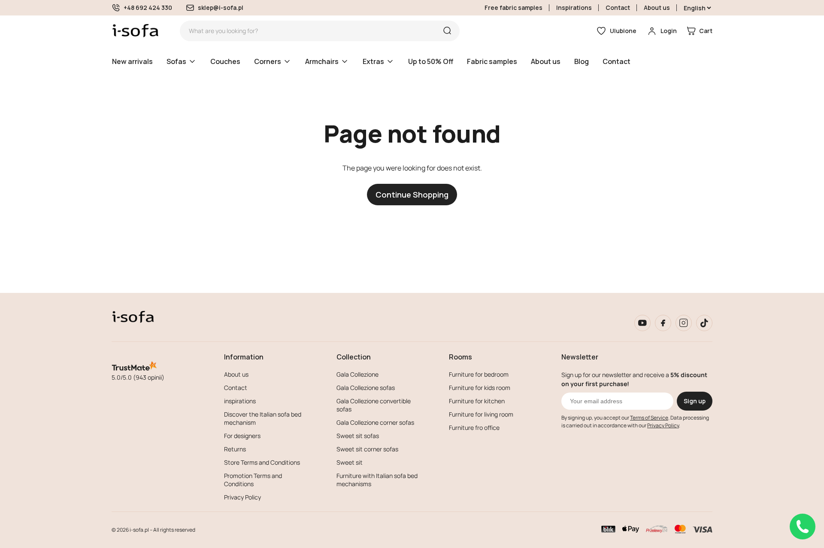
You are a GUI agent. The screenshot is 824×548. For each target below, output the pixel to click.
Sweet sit (349, 462)
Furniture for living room (481, 414)
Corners (267, 61)
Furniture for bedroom (479, 374)
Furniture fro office (474, 427)
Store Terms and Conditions (262, 462)
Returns (235, 449)
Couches (225, 61)
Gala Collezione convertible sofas (373, 405)
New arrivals (132, 61)
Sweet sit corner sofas (367, 449)
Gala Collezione (357, 374)
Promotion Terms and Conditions (253, 480)
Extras (373, 61)
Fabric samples (492, 61)
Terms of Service (649, 417)
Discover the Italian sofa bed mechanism (262, 418)
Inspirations (574, 7)
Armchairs (322, 61)
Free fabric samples (513, 7)
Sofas (176, 61)
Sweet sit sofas (357, 436)
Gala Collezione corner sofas (375, 422)
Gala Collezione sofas (365, 388)
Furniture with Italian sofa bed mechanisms (377, 480)
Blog (581, 61)
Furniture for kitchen (477, 401)
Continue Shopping (412, 194)
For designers (242, 436)
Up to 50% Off (430, 61)
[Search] (447, 31)
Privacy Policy (242, 497)
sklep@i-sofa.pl (220, 7)
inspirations (240, 401)
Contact (618, 7)
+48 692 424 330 (148, 7)
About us (657, 7)
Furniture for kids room (479, 388)
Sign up (695, 401)
